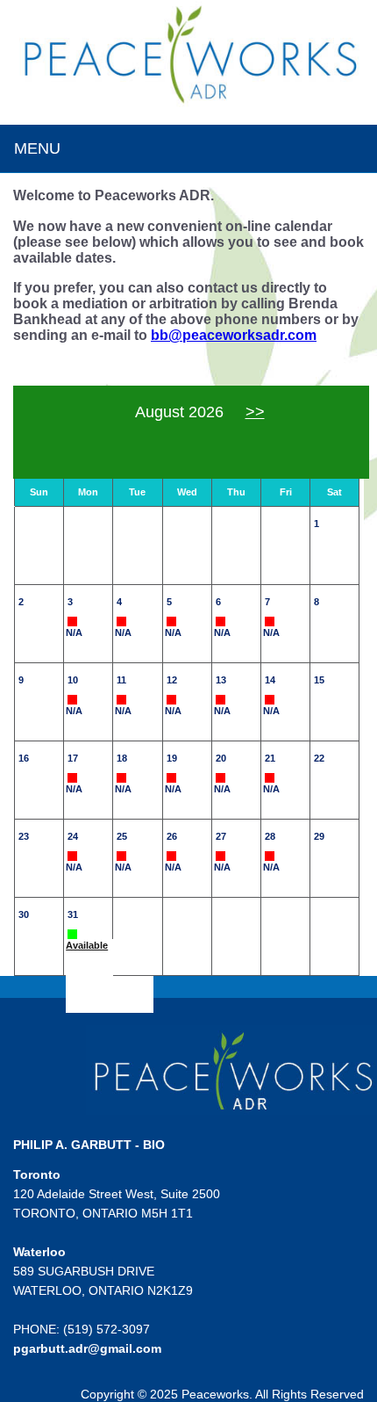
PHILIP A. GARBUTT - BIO (89, 1145)
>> (255, 412)
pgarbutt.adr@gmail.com (87, 1348)
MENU (37, 148)
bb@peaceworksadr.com (234, 335)
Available (87, 945)
